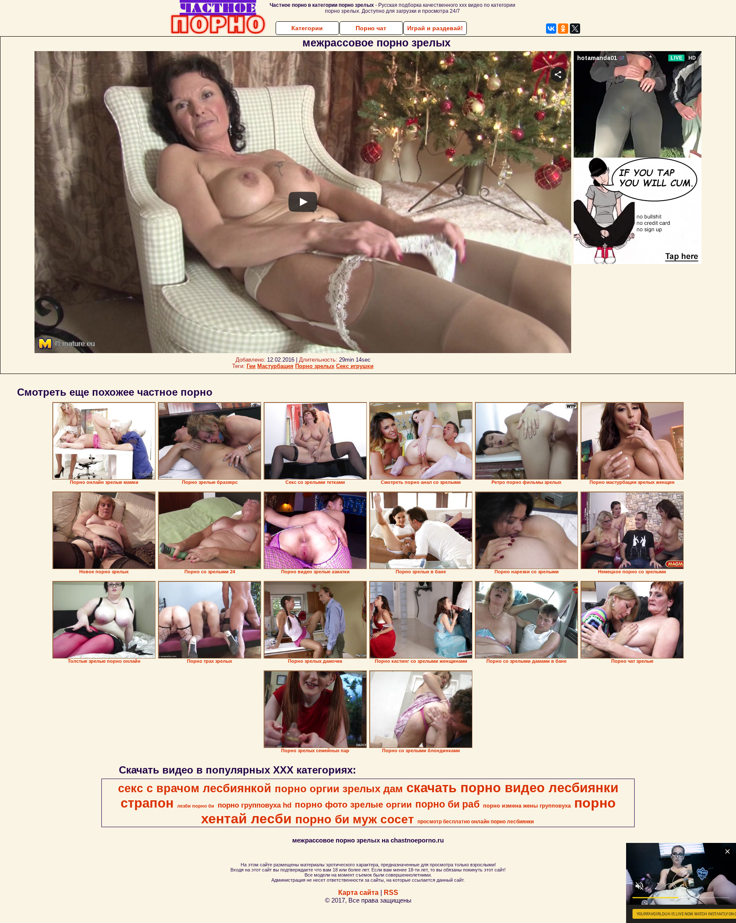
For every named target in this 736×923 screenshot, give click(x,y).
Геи (251, 366)
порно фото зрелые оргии (353, 804)
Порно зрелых (314, 366)
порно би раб (447, 804)
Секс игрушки (355, 366)
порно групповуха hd (254, 805)
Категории (307, 28)
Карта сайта (358, 892)
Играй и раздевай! (435, 28)
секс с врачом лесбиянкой (194, 788)
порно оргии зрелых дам (339, 788)
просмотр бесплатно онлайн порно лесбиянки (475, 822)
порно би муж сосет (354, 819)
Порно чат (371, 28)
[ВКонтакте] (551, 28)
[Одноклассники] (563, 28)
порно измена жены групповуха (527, 805)
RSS (391, 892)
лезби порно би (195, 805)
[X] (575, 28)
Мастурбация (275, 366)
